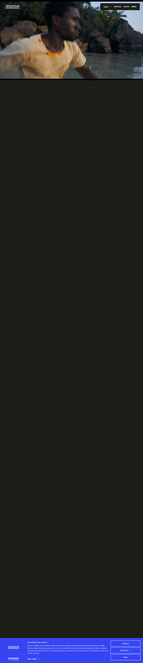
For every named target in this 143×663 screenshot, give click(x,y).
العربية (106, 7)
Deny (125, 657)
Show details (32, 659)
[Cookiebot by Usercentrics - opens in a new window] (13, 658)
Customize (124, 650)
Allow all (125, 643)
